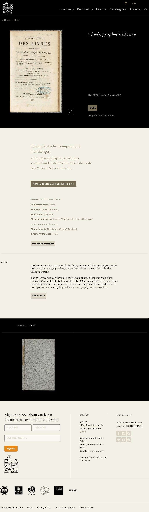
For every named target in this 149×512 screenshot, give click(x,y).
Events (101, 9)
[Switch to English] (133, 3)
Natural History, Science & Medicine (53, 183)
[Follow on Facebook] (118, 433)
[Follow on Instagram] (123, 433)
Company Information (11, 507)
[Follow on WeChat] (129, 439)
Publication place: (40, 204)
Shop (16, 19)
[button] (125, 3)
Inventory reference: (41, 233)
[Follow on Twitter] (118, 439)
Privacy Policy (44, 507)
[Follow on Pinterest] (129, 433)
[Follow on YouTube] (123, 439)
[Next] (69, 71)
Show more (38, 295)
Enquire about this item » (101, 115)
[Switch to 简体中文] (140, 3)
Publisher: (36, 209)
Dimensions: (37, 229)
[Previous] (5, 71)
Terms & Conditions (65, 507)
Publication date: (39, 214)
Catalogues (118, 9)
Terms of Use (87, 507)
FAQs (30, 507)
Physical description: (41, 219)
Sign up (11, 448)
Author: (34, 199)
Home (7, 19)
